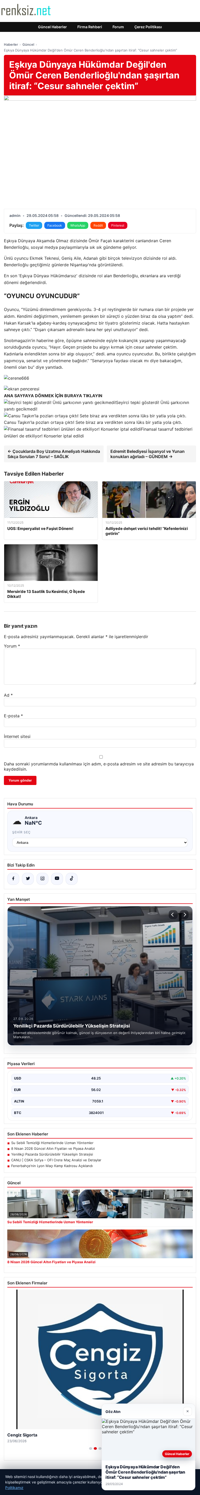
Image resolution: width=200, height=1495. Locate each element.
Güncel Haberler (52, 27)
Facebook (54, 225)
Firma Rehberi (89, 27)
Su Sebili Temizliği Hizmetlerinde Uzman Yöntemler (52, 1143)
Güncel (28, 44)
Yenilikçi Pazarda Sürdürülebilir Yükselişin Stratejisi (52, 1154)
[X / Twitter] (28, 879)
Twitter (34, 225)
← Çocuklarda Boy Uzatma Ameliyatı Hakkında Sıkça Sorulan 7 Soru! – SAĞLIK (54, 454)
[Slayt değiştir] (90, 1448)
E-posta (13, 715)
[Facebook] (13, 879)
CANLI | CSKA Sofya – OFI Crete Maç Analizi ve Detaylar (56, 1160)
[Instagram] (42, 879)
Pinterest (117, 225)
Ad (8, 695)
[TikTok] (72, 879)
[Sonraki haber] (184, 914)
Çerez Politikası (148, 27)
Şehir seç (21, 832)
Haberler (11, 44)
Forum (118, 27)
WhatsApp (77, 225)
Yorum (12, 646)
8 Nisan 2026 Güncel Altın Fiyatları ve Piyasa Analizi (53, 1148)
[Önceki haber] (173, 914)
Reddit (98, 225)
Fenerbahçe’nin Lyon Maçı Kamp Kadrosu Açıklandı (52, 1166)
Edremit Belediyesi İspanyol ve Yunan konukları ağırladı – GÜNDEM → (147, 454)
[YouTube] (57, 879)
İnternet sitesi (17, 736)
